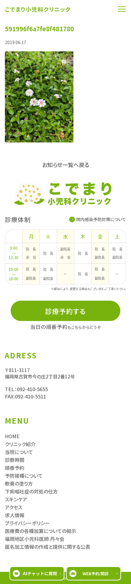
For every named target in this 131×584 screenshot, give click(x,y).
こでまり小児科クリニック (38, 9)
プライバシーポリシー (27, 523)
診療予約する (65, 311)
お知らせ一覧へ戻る (65, 165)
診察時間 (14, 459)
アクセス (13, 507)
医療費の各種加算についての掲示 (40, 530)
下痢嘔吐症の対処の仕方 (31, 491)
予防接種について (24, 475)
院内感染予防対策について (101, 219)
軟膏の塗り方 (19, 483)
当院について (19, 452)
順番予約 (14, 467)
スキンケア (16, 499)
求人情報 (14, 515)
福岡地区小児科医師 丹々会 (34, 538)
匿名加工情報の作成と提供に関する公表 (47, 546)
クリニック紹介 (20, 444)
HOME (12, 436)
